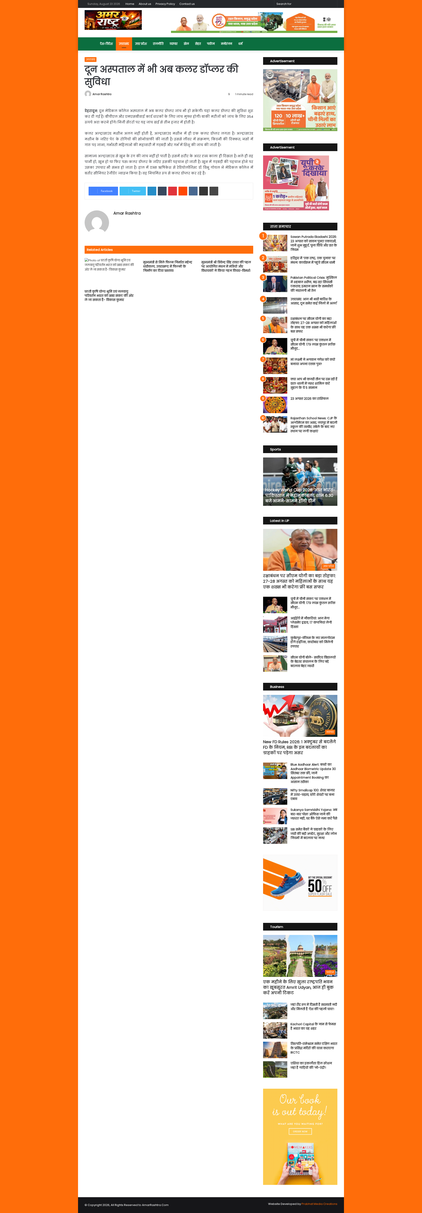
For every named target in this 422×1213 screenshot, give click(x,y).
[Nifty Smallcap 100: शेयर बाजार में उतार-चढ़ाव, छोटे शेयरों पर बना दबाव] (275, 796)
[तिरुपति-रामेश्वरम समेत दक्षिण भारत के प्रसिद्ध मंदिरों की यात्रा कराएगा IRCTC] (275, 1050)
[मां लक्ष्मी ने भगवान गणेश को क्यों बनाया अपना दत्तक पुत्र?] (275, 366)
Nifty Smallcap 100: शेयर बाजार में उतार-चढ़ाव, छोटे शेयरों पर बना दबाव (313, 794)
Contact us (187, 4)
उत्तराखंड (124, 44)
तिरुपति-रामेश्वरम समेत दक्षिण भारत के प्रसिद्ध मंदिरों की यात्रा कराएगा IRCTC (314, 1047)
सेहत (198, 44)
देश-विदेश (106, 44)
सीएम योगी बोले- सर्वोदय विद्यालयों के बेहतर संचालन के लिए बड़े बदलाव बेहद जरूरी (313, 661)
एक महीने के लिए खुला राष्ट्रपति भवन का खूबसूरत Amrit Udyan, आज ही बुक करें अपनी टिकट (298, 987)
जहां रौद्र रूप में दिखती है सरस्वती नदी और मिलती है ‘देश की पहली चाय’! (314, 1006)
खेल (186, 44)
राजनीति (158, 44)
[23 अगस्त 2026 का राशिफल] (275, 405)
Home (130, 4)
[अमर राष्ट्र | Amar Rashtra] (113, 20)
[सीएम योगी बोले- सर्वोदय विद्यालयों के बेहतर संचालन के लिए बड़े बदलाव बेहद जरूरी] (275, 663)
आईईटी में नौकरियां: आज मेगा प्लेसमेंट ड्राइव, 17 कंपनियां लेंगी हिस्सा (311, 622)
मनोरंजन (226, 44)
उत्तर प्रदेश (141, 44)
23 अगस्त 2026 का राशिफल (310, 398)
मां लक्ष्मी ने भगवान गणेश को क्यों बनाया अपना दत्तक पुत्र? (313, 361)
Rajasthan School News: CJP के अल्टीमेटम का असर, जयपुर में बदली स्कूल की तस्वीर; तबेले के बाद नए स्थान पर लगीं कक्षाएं (314, 424)
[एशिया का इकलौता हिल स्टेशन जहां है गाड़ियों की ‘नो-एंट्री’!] (275, 1069)
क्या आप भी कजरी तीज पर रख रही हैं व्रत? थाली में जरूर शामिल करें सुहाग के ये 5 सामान (314, 383)
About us (145, 4)
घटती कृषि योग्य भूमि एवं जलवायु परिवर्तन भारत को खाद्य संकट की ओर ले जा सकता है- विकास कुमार (109, 295)
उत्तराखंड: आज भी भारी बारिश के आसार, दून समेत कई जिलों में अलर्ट (314, 301)
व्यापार (174, 44)
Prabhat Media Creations (319, 1204)
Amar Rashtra (102, 94)
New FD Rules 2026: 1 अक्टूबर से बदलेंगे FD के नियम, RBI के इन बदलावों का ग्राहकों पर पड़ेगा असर (299, 747)
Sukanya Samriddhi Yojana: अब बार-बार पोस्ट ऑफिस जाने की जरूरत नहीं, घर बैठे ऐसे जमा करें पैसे (314, 814)
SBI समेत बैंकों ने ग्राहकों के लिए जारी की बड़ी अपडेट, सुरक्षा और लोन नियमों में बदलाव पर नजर (314, 833)
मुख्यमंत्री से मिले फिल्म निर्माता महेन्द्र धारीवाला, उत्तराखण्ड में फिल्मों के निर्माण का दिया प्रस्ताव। (167, 266)
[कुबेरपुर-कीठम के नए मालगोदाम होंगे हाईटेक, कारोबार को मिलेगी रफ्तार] (275, 644)
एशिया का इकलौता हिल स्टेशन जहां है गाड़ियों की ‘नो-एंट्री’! (311, 1065)
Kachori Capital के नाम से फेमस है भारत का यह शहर (313, 1026)
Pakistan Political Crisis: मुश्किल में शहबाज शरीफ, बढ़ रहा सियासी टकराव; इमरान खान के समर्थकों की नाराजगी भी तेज (314, 284)
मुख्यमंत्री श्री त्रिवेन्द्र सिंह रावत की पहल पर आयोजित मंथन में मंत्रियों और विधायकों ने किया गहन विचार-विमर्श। (226, 266)
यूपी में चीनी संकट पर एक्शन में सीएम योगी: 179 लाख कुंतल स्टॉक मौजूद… (313, 344)
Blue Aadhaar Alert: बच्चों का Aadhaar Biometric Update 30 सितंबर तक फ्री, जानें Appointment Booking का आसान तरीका (313, 773)
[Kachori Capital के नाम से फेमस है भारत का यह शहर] (275, 1030)
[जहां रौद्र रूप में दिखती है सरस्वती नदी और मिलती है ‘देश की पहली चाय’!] (275, 1011)
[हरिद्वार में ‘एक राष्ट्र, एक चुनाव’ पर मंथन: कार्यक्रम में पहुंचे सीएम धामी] (275, 264)
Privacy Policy (165, 4)
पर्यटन (211, 44)
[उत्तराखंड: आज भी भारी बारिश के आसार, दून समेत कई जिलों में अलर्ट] (275, 305)
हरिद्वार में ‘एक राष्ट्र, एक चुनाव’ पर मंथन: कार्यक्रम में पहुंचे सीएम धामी (313, 260)
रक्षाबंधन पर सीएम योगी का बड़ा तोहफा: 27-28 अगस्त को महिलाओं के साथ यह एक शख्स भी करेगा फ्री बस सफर (314, 325)
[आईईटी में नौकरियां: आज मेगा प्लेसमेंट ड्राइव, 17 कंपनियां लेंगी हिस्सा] (275, 624)
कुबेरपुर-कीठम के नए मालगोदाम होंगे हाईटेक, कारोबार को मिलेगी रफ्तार (313, 642)
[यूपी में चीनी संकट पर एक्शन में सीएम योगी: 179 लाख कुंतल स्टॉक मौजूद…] (275, 346)
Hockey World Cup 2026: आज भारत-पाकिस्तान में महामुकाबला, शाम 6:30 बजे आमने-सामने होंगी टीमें (300, 495)
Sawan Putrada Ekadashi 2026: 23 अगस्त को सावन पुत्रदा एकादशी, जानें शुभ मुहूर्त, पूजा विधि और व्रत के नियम (314, 243)
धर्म (240, 44)
